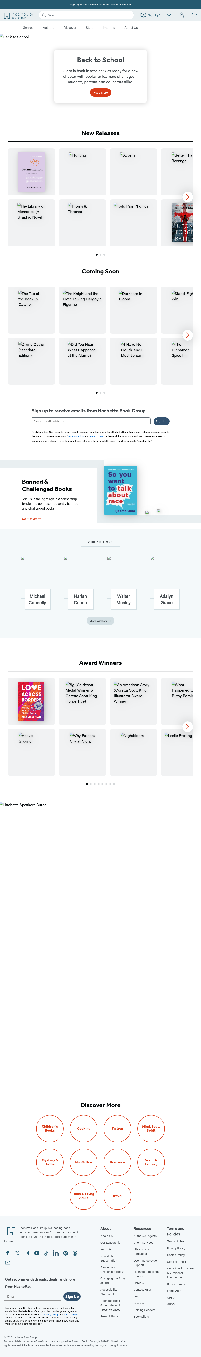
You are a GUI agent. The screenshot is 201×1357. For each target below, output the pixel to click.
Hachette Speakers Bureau (146, 1273)
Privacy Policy (176, 1248)
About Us (106, 1236)
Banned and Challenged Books (112, 1269)
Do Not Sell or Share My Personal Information (180, 1272)
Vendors (139, 1303)
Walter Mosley (123, 599)
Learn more (29, 518)
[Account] (181, 15)
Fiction (117, 1129)
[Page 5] (102, 784)
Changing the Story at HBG (112, 1280)
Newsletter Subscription (108, 1258)
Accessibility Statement (108, 1291)
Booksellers (141, 1316)
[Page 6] (106, 784)
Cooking (83, 1129)
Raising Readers (144, 1310)
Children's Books (50, 1128)
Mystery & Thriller (50, 1162)
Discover (70, 27)
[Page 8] (114, 784)
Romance (117, 1162)
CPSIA (171, 1297)
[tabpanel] (100, 202)
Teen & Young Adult (83, 1196)
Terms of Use (175, 1241)
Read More (100, 92)
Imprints (109, 27)
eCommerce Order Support (146, 1262)
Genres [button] (28, 27)
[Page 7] (110, 784)
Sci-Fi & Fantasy (151, 1162)
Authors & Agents (145, 1236)
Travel (117, 1196)
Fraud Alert (174, 1290)
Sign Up (162, 421)
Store (89, 27)
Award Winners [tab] (100, 662)
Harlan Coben (80, 599)
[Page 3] (104, 255)
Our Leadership (110, 1242)
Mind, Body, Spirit (151, 1128)
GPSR (171, 1304)
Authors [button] (48, 27)
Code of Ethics (176, 1261)
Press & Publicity (111, 1316)
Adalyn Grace (166, 599)
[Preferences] (169, 15)
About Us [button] (131, 27)
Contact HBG (142, 1289)
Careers (139, 1283)
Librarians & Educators (142, 1251)
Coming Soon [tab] (100, 271)
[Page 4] (98, 784)
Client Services (143, 1242)
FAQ (136, 1296)
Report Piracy (176, 1284)
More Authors (98, 621)
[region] (100, 197)
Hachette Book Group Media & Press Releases (110, 1304)
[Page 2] (100, 255)
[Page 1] (97, 255)
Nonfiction (83, 1162)
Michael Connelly (37, 599)
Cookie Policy (176, 1255)
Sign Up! (154, 15)
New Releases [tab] (101, 133)
